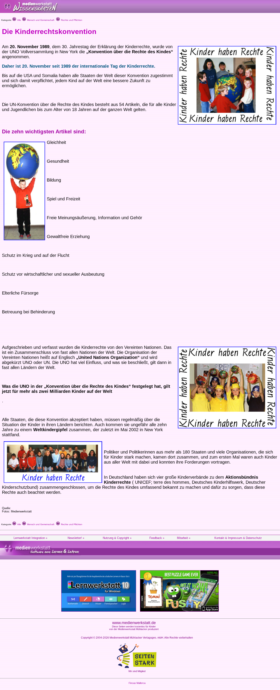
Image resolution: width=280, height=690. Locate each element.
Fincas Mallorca (137, 683)
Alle (18, 20)
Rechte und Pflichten (71, 20)
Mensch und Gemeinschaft (40, 20)
